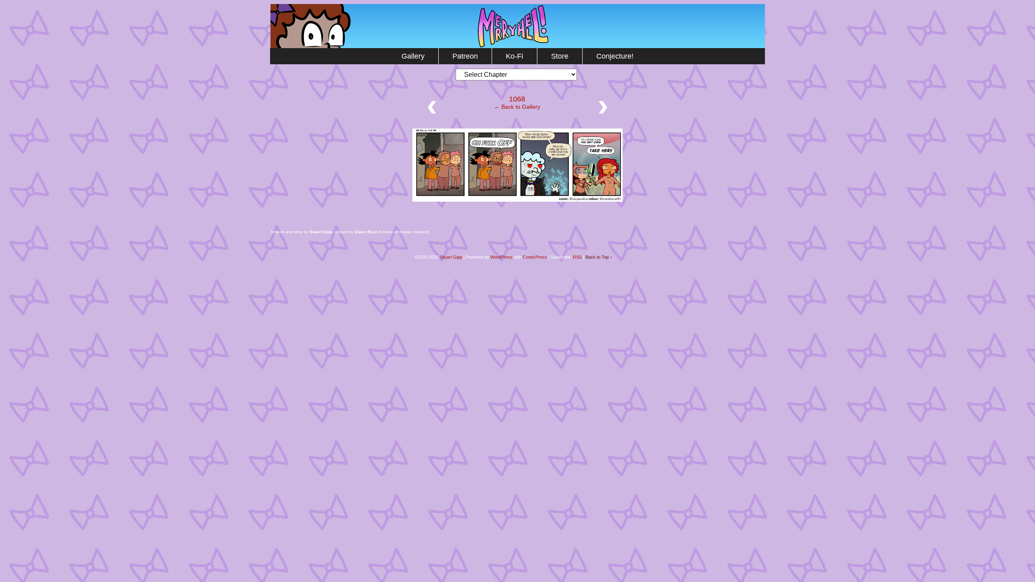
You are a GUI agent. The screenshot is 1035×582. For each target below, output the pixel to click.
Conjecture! (615, 56)
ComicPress (535, 257)
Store (559, 56)
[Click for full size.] (517, 199)
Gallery (413, 56)
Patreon (465, 56)
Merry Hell (517, 26)
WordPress (501, 257)
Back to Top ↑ (599, 257)
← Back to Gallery (517, 106)
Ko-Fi (514, 56)
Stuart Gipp (451, 257)
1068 (517, 99)
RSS (577, 257)
